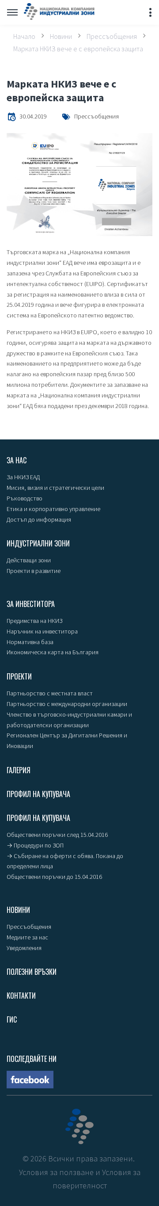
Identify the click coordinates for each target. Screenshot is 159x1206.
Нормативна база (30, 642)
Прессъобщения (112, 35)
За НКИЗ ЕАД (23, 477)
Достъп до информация (39, 519)
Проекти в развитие (34, 571)
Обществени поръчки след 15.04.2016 (57, 835)
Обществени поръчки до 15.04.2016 (54, 877)
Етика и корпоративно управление (53, 509)
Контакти (21, 995)
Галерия (18, 770)
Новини (61, 35)
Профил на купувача (38, 794)
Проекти (19, 676)
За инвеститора (31, 604)
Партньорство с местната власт (50, 693)
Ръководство (24, 498)
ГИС (12, 1019)
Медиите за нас (27, 937)
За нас (16, 460)
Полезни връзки (32, 971)
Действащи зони (29, 560)
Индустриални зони (38, 543)
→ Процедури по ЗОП (35, 845)
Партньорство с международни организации (67, 704)
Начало (24, 35)
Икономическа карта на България (52, 652)
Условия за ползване (56, 1172)
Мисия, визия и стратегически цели (55, 488)
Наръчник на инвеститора (42, 631)
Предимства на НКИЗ (34, 621)
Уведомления (24, 948)
